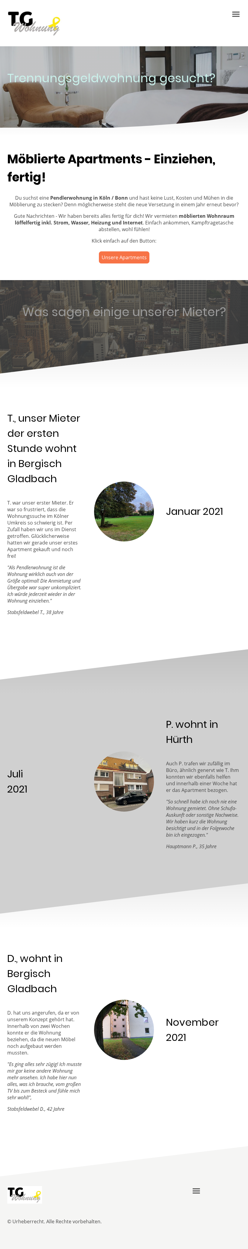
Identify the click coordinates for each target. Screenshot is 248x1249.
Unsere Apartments (124, 257)
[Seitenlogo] (34, 23)
